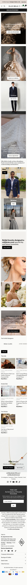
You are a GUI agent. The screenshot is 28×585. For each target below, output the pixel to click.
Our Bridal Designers (13, 331)
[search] (4, 6)
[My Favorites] (22, 6)
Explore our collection (13, 78)
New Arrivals (13, 98)
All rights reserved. (18, 567)
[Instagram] (8, 482)
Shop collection (7, 247)
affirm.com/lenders (11, 519)
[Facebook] (16, 482)
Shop (5, 172)
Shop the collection (8, 467)
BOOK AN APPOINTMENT (13, 32)
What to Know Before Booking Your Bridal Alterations (8, 397)
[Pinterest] (10, 482)
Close (13, 554)
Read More (23, 1)
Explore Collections (2, 6)
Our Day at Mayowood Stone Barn (8, 424)
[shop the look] (23, 279)
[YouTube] (13, 482)
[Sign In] (19, 6)
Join (13, 505)
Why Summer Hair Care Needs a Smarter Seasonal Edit (8, 369)
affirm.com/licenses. (14, 529)
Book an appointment (13, 155)
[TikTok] (19, 482)
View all (4, 351)
